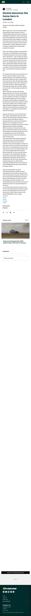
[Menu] (28, 1)
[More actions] (27, 9)
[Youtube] (8, 592)
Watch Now (5, 599)
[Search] (23, 1)
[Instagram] (4, 592)
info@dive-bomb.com (7, 607)
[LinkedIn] (13, 592)
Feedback (5, 608)
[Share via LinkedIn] (10, 212)
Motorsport (5, 207)
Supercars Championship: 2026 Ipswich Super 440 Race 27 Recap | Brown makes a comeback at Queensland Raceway (14, 242)
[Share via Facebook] (3, 212)
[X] (6, 592)
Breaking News (6, 205)
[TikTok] (11, 592)
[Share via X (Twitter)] (7, 212)
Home (4, 595)
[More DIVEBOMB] (26, 601)
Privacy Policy (5, 610)
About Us (5, 597)
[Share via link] (14, 212)
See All (26, 220)
